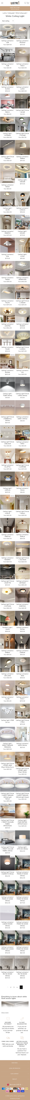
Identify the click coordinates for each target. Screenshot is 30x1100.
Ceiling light (11, 13)
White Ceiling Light (21, 13)
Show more (4, 1012)
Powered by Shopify (15, 1098)
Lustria (5, 13)
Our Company (15, 1073)
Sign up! (14, 1079)
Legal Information (14, 1068)
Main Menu (15, 1062)
